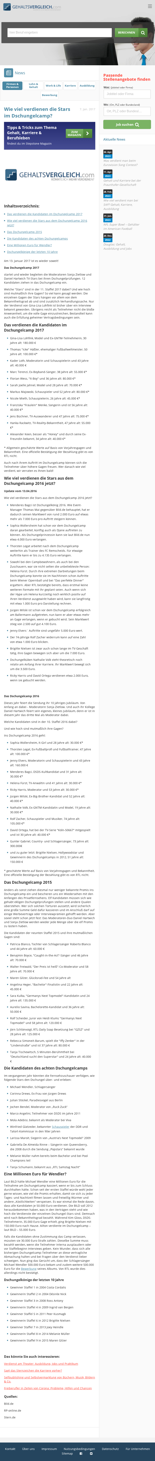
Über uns (28, 1449)
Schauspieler (60, 1127)
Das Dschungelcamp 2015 (24, 232)
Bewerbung (29, 1269)
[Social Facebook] (81, 1453)
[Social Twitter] (91, 1453)
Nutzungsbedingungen (79, 1449)
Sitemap (67, 1453)
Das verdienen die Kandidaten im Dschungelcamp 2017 (44, 214)
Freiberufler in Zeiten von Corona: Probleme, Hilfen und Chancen (48, 1388)
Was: (118, 87)
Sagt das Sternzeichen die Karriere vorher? (33, 1370)
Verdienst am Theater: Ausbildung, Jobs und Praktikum (41, 1364)
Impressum (49, 1449)
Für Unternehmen (138, 1449)
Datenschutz (110, 1449)
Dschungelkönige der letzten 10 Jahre (32, 252)
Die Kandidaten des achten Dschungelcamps (37, 238)
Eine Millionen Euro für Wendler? (29, 245)
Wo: (122, 104)
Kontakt (10, 1449)
